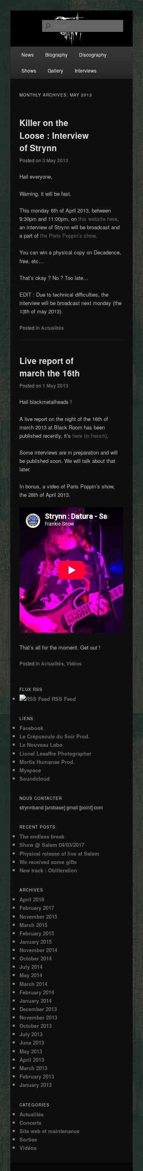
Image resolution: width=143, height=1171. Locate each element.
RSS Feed (63, 699)
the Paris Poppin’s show (67, 235)
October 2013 (35, 1025)
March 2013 (33, 1068)
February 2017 (36, 907)
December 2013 (38, 1009)
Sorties (28, 1139)
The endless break (41, 836)
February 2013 (36, 1076)
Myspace (30, 770)
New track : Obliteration (48, 870)
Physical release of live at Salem (59, 853)
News (27, 54)
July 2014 (31, 966)
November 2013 (38, 1017)
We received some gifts (48, 862)
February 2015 (36, 933)
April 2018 (31, 899)
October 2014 (35, 958)
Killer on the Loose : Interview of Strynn (54, 135)
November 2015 (38, 916)
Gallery (55, 70)
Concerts (30, 1122)
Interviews (86, 70)
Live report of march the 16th (49, 366)
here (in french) (89, 435)
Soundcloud (34, 778)
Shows (28, 70)
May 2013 (30, 1051)
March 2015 (33, 925)
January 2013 (35, 1084)
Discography (92, 54)
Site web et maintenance (49, 1131)
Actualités (52, 327)
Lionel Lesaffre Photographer (55, 753)
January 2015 (35, 941)
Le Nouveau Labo (40, 744)
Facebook (31, 728)
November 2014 (38, 950)
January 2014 (35, 1000)
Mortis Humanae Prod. (47, 762)
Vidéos (74, 663)
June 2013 (31, 1042)
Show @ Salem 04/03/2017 (51, 844)
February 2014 (36, 992)
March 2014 (33, 984)
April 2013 (31, 1059)
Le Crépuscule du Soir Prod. (54, 736)
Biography (56, 54)
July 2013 (31, 1034)
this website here (97, 218)
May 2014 (30, 975)
